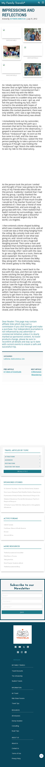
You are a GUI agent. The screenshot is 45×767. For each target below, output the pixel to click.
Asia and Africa (8, 535)
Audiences (9, 460)
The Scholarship (17, 676)
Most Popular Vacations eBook (13, 563)
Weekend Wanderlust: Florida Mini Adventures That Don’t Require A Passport (21, 500)
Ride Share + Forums (10, 556)
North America (16, 359)
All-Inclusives (16, 716)
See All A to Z (22, 471)
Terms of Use (16, 753)
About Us (15, 743)
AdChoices (16, 660)
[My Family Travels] (22, 634)
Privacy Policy (16, 758)
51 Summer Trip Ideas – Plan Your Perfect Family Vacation (21, 489)
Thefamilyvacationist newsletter (13, 553)
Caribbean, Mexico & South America (15, 528)
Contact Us (15, 748)
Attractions (10, 457)
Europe (6, 532)
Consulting (15, 726)
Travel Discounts (17, 671)
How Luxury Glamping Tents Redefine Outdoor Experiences (22, 492)
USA (23, 359)
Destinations (10, 463)
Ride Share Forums (18, 698)
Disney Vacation (17, 721)
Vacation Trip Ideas (12, 467)
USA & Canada (8, 525)
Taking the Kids (8, 560)
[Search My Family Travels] (39, 3)
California (7, 359)
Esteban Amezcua (18, 19)
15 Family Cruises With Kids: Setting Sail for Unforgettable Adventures (22, 506)
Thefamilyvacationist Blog (12, 567)
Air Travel (15, 693)
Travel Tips (15, 703)
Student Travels (17, 681)
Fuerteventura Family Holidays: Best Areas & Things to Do (22, 496)
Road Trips (15, 731)
